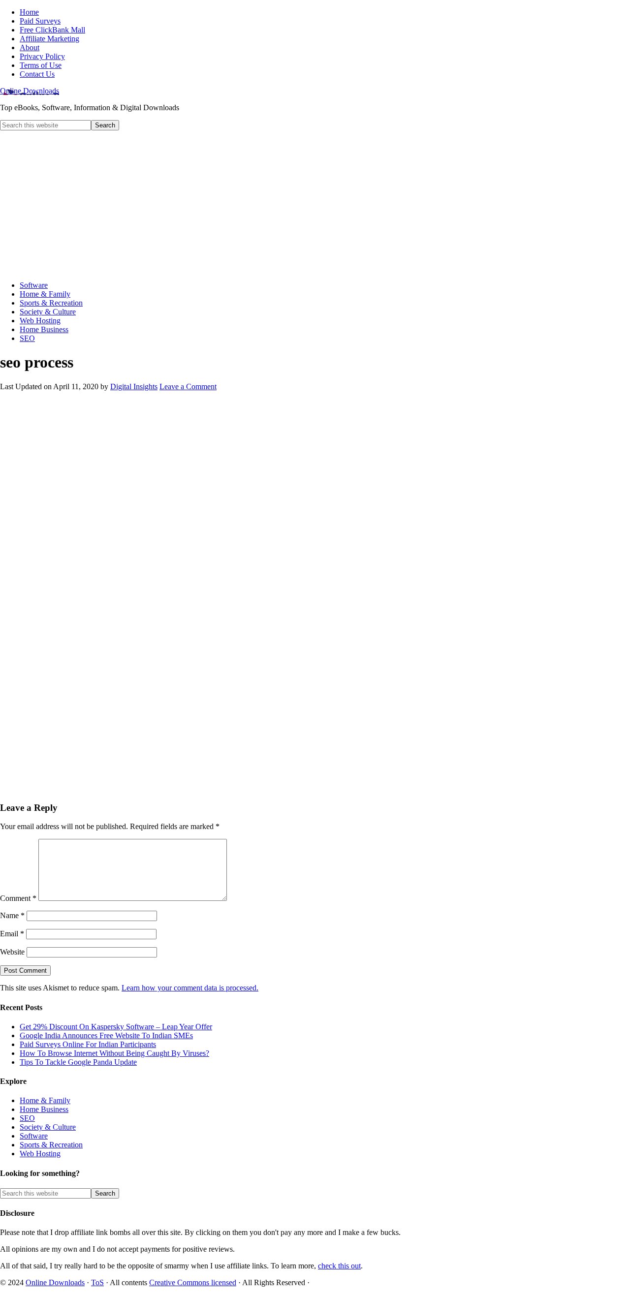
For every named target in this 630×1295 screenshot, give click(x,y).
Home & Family (45, 1100)
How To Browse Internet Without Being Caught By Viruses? (114, 1053)
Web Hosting (40, 1153)
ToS (97, 1282)
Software (34, 1136)
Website (12, 952)
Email (12, 933)
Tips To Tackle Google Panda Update (78, 1062)
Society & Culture (48, 1127)
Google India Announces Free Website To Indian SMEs (106, 1035)
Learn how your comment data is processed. (190, 988)
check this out (339, 1266)
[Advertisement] (315, 204)
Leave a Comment (188, 386)
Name (12, 915)
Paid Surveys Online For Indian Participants (88, 1044)
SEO (27, 1118)
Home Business (44, 1109)
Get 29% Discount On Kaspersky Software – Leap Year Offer (116, 1026)
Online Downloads (29, 91)
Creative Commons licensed (192, 1282)
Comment (18, 898)
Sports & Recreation (51, 1145)
